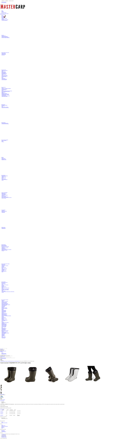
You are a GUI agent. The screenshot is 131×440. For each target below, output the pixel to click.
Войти (1, 356)
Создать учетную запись (3, 358)
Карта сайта (3, 427)
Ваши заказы (3, 430)
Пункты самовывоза (4, 2)
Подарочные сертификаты (5, 426)
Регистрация (3, 356)
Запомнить (2, 360)
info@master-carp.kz (4, 436)
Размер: (1, 398)
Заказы (2, 352)
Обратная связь (3, 425)
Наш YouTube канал (4, 12)
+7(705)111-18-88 (6, 13)
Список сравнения (4, 353)
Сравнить (4, 399)
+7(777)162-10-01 (2, 13)
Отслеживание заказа (2, 355)
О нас (2, 10)
